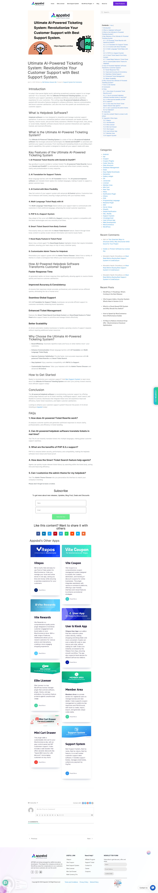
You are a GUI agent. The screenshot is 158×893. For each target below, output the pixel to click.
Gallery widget (108, 176)
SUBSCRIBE (109, 873)
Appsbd (39, 407)
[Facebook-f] (32, 872)
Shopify (105, 209)
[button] (152, 887)
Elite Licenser (60, 3)
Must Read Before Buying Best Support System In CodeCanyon (116, 258)
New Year (106, 189)
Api (104, 156)
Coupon (106, 159)
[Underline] (42, 815)
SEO (104, 205)
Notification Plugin (109, 194)
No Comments (77, 82)
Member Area (107, 185)
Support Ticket (89, 862)
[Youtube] (40, 872)
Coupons (88, 871)
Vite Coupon (70, 862)
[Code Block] (55, 815)
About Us (104, 3)
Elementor (106, 174)
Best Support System (73, 3)
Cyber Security (108, 163)
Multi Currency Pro (72, 874)
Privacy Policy (84, 882)
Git (104, 178)
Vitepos (68, 859)
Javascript (106, 181)
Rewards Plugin (108, 203)
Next (89, 838)
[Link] (57, 815)
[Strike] (45, 815)
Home (52, 3)
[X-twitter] (36, 872)
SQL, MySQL (107, 214)
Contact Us (88, 865)
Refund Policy (94, 882)
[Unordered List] (50, 815)
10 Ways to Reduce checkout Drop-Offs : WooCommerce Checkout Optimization (115, 323)
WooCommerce (108, 225)
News (105, 192)
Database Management (111, 167)
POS (104, 198)
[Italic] (39, 815)
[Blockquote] (52, 815)
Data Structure (108, 165)
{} (60, 815)
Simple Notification (109, 211)
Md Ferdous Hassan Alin (49, 82)
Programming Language (111, 200)
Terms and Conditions (71, 882)
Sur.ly (119, 885)
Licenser (106, 183)
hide (111, 25)
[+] (63, 815)
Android (106, 154)
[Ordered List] (47, 815)
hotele (105, 249)
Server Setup (107, 207)
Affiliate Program (90, 859)
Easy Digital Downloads (111, 172)
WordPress (106, 227)
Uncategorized (108, 218)
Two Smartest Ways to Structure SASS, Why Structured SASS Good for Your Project (116, 242)
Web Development (109, 222)
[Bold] (37, 815)
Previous (34, 838)
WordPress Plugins (87, 3)
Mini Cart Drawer (71, 871)
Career (87, 868)
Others (105, 196)
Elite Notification (29, 887)
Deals (105, 170)
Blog (98, 3)
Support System (68, 82)
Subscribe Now (61, 517)
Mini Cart (106, 187)
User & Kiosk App (109, 220)
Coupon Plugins (108, 161)
